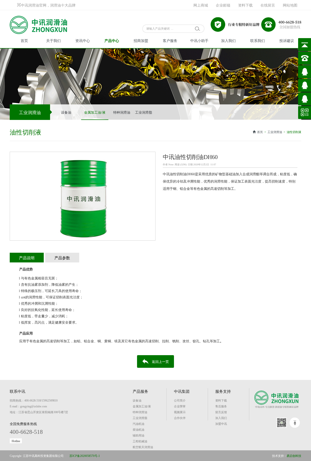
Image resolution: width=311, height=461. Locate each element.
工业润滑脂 (143, 112)
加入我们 (228, 40)
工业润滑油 (275, 131)
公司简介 (180, 400)
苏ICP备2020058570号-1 (84, 455)
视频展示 (180, 412)
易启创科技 (294, 455)
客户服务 (170, 40)
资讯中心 (82, 40)
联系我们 (257, 40)
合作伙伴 (180, 417)
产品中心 (111, 40)
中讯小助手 (199, 40)
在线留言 (267, 5)
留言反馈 (221, 412)
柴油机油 (138, 429)
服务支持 (223, 391)
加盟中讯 (221, 423)
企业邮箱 (223, 5)
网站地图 (290, 5)
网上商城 (200, 5)
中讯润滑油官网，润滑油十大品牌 (48, 5)
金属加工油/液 (94, 112)
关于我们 (53, 40)
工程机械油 (140, 441)
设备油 (66, 112)
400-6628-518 (26, 431)
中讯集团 (182, 391)
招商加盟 (141, 40)
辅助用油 (138, 435)
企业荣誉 (180, 406)
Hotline (16, 440)
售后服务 (221, 406)
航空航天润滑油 (143, 446)
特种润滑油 (121, 112)
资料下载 (245, 5)
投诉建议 (286, 40)
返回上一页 (160, 361)
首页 (24, 40)
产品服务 (140, 391)
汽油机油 (138, 423)
